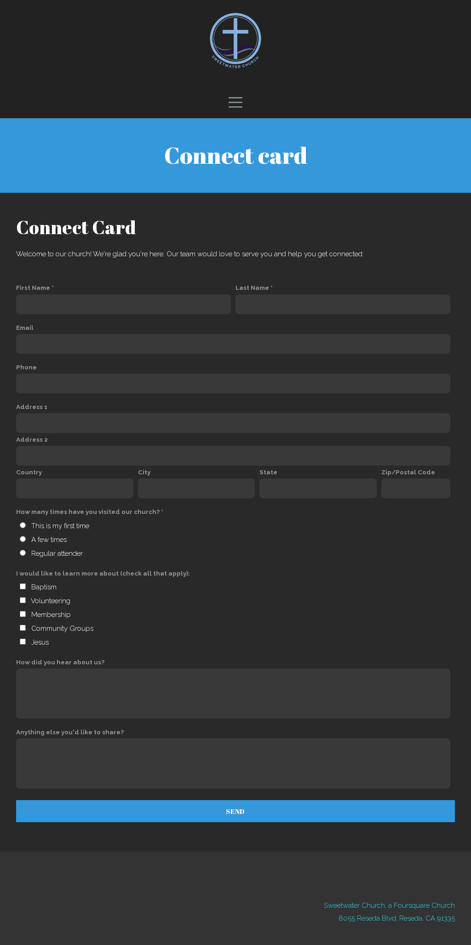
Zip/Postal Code (408, 472)
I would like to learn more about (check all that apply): (103, 573)
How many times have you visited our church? (88, 511)
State (268, 472)
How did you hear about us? (60, 662)
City (144, 472)
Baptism (44, 587)
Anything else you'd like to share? (70, 732)
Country (29, 472)
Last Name (252, 287)
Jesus (40, 642)
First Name (33, 287)
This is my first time (60, 526)
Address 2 (32, 439)
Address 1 (31, 406)
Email (25, 327)
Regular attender (57, 553)
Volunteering (50, 601)
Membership (51, 615)
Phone (26, 367)
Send (235, 811)
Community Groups (62, 628)
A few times (49, 540)
